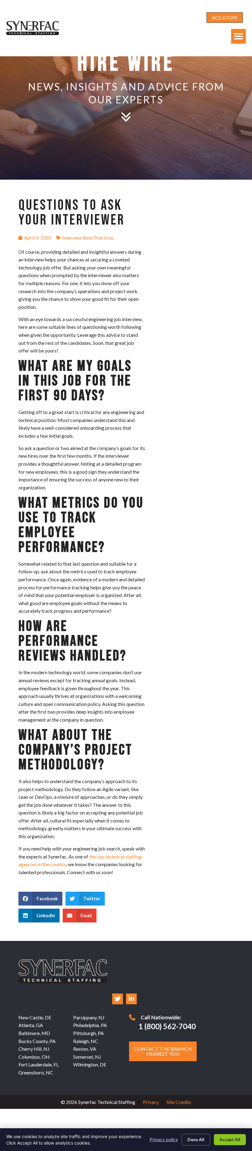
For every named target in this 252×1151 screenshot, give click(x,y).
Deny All (195, 1139)
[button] (238, 36)
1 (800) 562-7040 (167, 1026)
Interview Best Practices (88, 238)
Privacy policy (164, 1139)
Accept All (229, 1139)
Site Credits (179, 1102)
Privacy (151, 1102)
